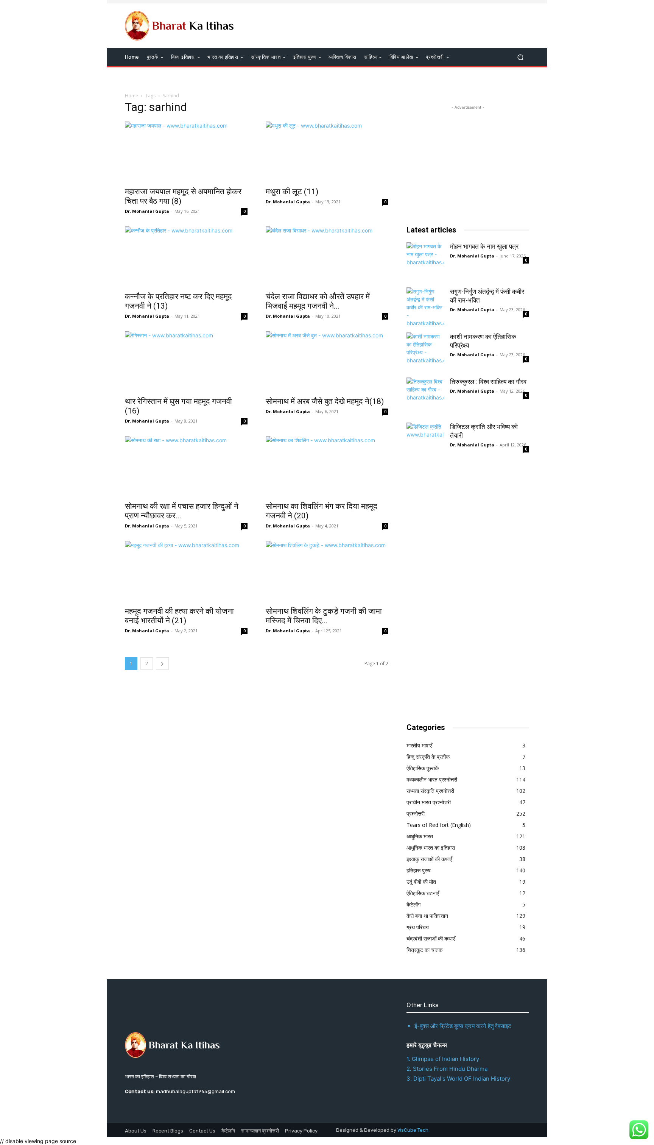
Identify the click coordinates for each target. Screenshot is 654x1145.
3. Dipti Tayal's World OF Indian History (458, 1078)
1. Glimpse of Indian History (442, 1058)
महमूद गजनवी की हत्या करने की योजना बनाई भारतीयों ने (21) (179, 616)
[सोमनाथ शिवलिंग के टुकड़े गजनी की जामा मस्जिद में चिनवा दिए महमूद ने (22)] (327, 571)
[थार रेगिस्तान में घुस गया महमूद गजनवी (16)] (186, 361)
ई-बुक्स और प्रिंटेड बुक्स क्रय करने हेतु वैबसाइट (462, 1026)
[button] (520, 57)
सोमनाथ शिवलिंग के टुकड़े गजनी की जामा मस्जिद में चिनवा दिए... (324, 616)
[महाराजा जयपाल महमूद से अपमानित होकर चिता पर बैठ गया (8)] (186, 152)
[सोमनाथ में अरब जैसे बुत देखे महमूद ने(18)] (327, 361)
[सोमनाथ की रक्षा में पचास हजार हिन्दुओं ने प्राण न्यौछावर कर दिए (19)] (186, 466)
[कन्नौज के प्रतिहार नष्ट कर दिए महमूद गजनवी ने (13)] (186, 256)
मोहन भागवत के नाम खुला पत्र (484, 246)
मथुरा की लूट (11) (292, 191)
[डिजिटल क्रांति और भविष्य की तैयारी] (425, 441)
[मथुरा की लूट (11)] (327, 152)
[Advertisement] (463, 592)
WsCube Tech (412, 1130)
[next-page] (162, 663)
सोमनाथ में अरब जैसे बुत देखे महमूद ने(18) (325, 401)
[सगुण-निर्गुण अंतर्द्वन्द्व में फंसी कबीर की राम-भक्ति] (425, 306)
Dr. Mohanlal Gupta (147, 211)
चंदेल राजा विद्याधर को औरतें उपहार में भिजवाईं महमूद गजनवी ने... (318, 301)
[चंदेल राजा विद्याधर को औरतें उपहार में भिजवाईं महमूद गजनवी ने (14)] (327, 256)
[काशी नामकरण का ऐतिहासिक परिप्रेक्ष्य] (425, 351)
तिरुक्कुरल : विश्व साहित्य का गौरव (488, 381)
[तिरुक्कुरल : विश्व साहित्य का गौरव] (425, 396)
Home (131, 95)
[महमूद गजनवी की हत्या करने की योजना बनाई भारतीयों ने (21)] (186, 571)
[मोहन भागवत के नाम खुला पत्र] (425, 261)
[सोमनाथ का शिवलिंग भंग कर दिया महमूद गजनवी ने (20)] (327, 466)
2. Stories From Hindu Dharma (446, 1068)
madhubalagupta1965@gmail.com (195, 1091)
